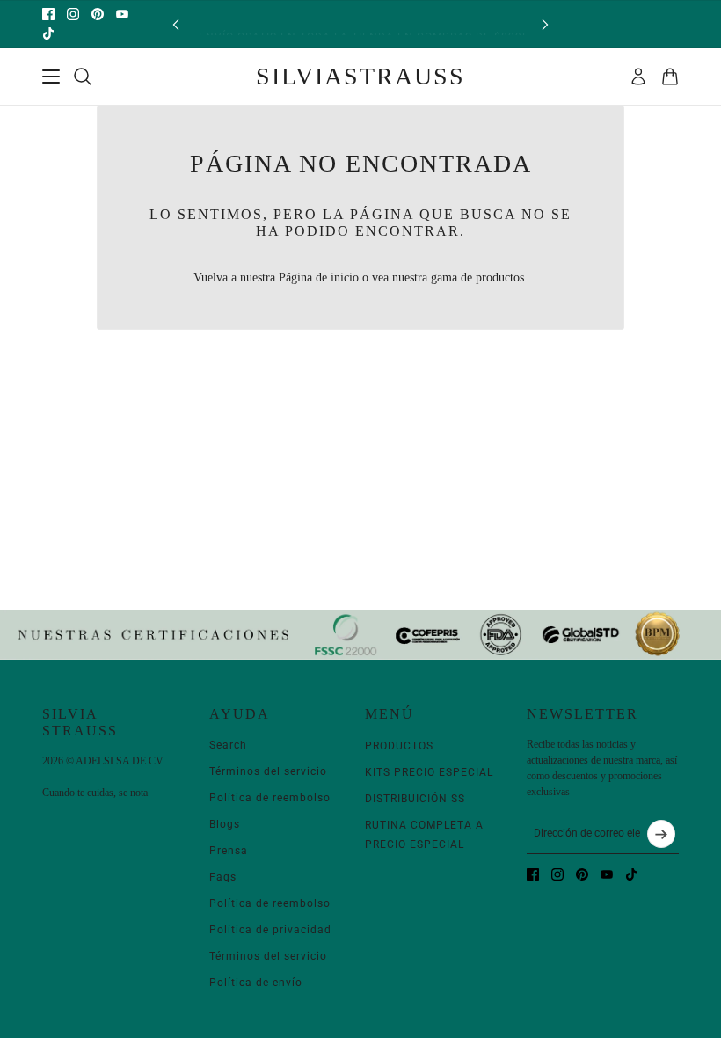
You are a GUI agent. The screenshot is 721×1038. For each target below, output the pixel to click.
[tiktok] (48, 33)
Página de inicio (319, 277)
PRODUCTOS (399, 746)
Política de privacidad (270, 930)
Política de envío (255, 982)
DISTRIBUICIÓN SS (415, 799)
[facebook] (48, 14)
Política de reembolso (270, 798)
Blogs (224, 824)
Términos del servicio (268, 771)
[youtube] (122, 14)
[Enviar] (661, 834)
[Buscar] (82, 76)
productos (500, 277)
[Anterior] (176, 24)
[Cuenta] (638, 76)
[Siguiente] (545, 24)
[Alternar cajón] (51, 76)
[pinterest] (97, 14)
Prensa (228, 850)
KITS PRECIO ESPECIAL (429, 772)
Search (228, 745)
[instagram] (73, 14)
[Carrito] (670, 76)
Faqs (223, 877)
